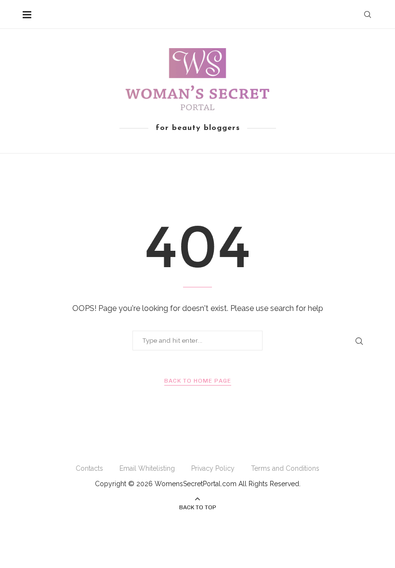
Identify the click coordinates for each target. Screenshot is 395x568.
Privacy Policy (213, 468)
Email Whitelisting (147, 468)
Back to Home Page (197, 380)
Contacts (89, 468)
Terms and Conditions (285, 468)
